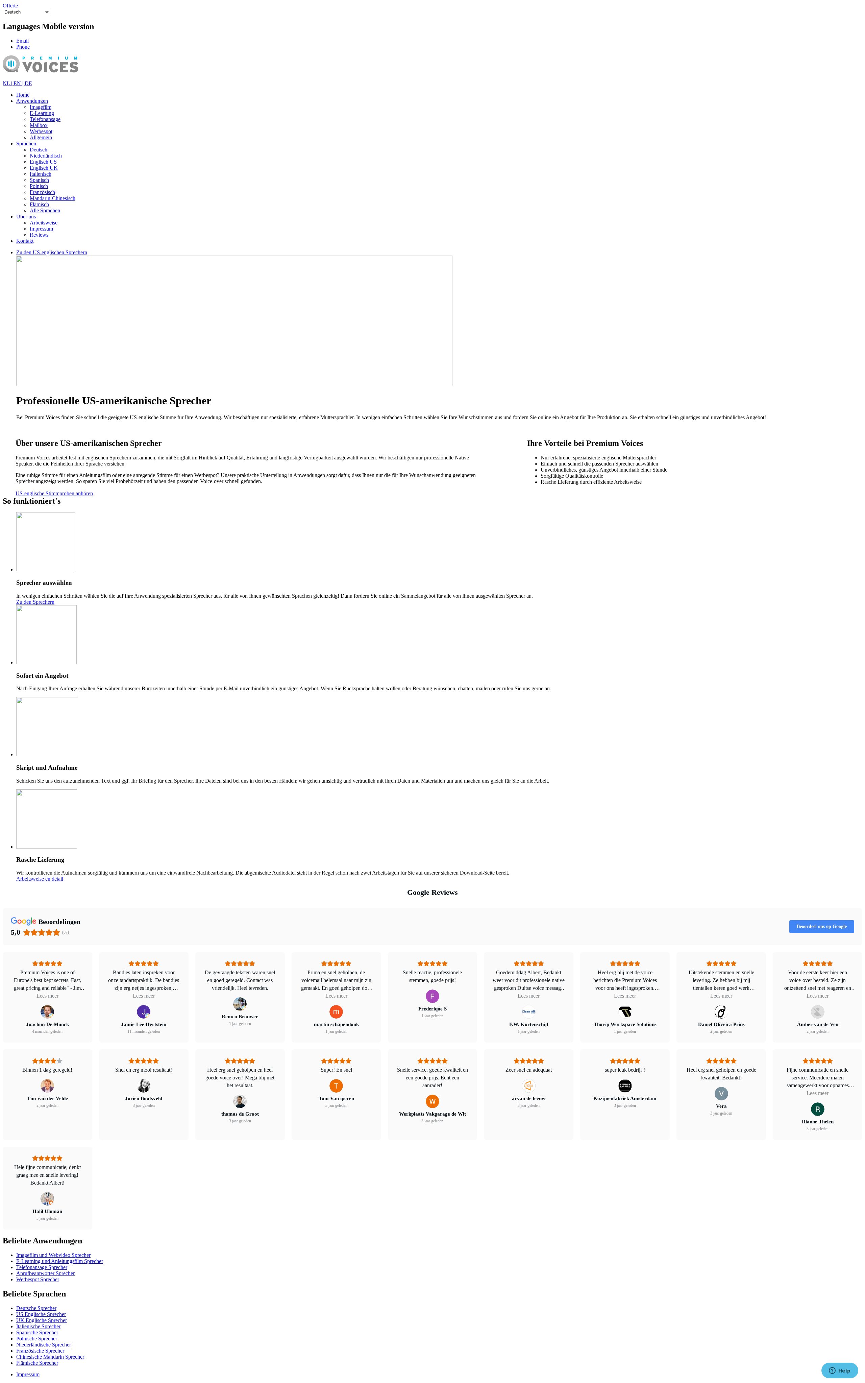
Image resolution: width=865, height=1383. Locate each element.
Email (22, 41)
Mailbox (39, 125)
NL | (8, 83)
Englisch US (43, 162)
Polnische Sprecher (36, 1338)
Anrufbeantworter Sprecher (45, 1273)
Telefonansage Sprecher (41, 1267)
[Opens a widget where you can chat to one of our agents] (839, 1371)
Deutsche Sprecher (36, 1308)
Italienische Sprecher (38, 1326)
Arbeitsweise (43, 222)
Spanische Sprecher (37, 1332)
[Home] (50, 77)
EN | (19, 83)
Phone (23, 47)
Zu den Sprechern (35, 602)
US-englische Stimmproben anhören (54, 493)
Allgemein (41, 137)
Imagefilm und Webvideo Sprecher (53, 1255)
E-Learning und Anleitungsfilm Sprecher (59, 1261)
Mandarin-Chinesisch (52, 198)
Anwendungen (32, 101)
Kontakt (24, 241)
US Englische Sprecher (41, 1314)
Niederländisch (46, 156)
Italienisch (40, 174)
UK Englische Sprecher (41, 1320)
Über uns (26, 216)
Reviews (39, 235)
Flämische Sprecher (37, 1363)
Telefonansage (45, 119)
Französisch (42, 192)
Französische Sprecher (40, 1351)
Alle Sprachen (45, 210)
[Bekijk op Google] (47, 1012)
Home (22, 95)
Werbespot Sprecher (37, 1279)
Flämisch (39, 204)
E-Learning (42, 113)
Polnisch (39, 186)
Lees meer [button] (47, 996)
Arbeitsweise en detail (39, 879)
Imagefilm (40, 107)
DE (28, 83)
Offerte (10, 5)
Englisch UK (44, 168)
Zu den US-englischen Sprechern (51, 252)
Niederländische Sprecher (43, 1345)
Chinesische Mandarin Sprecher (50, 1357)
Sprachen (26, 143)
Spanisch (39, 180)
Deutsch (38, 149)
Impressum (41, 229)
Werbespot (41, 131)
